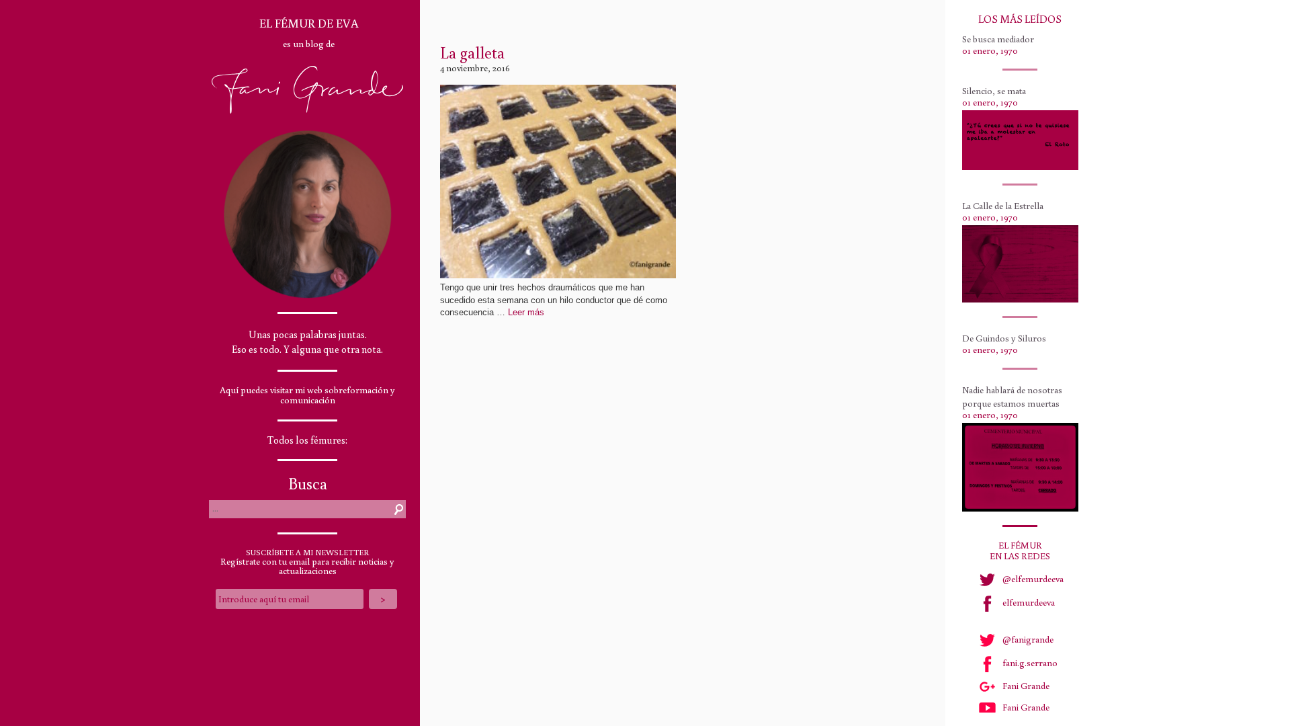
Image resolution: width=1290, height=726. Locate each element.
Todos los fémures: (307, 440)
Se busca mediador (998, 39)
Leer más (526, 312)
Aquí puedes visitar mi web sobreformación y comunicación (307, 395)
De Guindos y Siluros (1004, 338)
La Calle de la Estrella (1002, 206)
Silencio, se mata (994, 91)
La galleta (472, 52)
